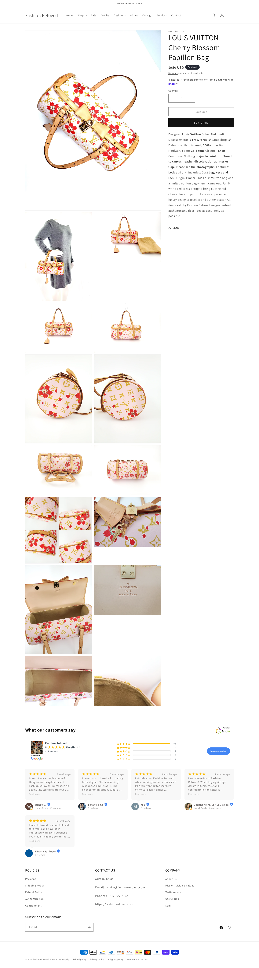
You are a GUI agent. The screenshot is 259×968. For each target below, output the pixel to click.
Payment (30, 879)
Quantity (173, 90)
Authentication (34, 899)
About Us (171, 879)
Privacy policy (97, 959)
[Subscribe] (89, 927)
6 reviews (93, 808)
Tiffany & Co (95, 804)
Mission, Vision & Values (179, 885)
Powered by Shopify (59, 959)
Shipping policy (115, 959)
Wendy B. (40, 804)
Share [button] (176, 227)
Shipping (173, 73)
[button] (82, 15)
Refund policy (79, 959)
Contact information (137, 959)
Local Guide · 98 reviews (207, 808)
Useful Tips (172, 899)
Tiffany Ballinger (45, 851)
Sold (168, 905)
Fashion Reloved (41, 959)
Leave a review (218, 751)
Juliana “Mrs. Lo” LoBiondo (211, 804)
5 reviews (146, 808)
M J (143, 804)
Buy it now (201, 122)
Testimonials (173, 892)
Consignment (33, 905)
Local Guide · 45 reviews (48, 808)
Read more (34, 794)
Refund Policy (33, 892)
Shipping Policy (34, 885)
